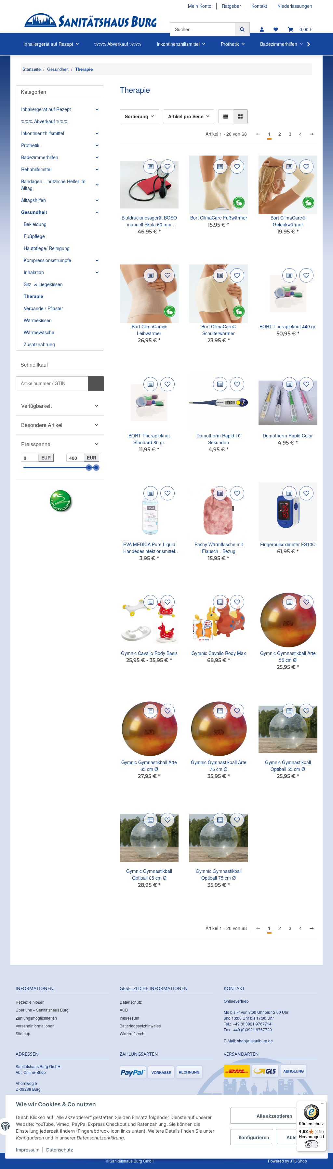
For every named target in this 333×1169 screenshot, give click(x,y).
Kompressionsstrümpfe (47, 260)
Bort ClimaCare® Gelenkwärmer (288, 221)
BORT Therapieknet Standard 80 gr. (149, 439)
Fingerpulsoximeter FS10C (287, 544)
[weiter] (311, 134)
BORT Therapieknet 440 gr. (288, 326)
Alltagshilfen (33, 200)
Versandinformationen (35, 1025)
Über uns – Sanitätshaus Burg (42, 1009)
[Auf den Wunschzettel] (167, 166)
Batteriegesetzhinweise (140, 1025)
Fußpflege (34, 236)
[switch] (311, 1144)
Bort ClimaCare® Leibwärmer (149, 329)
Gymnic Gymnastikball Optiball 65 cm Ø (149, 874)
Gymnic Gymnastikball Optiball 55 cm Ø (288, 765)
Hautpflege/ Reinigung (47, 248)
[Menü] (322, 1105)
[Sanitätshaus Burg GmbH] (90, 22)
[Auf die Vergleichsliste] (150, 166)
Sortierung (136, 116)
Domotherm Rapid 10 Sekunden (218, 439)
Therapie (33, 296)
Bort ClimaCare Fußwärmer (218, 217)
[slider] (89, 468)
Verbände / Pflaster (43, 308)
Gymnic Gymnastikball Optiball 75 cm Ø (219, 874)
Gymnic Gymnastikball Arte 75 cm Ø (218, 765)
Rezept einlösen (30, 1002)
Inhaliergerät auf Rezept (46, 109)
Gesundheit (34, 212)
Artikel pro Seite (186, 116)
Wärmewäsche (39, 332)
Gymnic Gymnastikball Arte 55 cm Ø (288, 656)
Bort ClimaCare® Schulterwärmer (218, 329)
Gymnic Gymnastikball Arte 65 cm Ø (149, 765)
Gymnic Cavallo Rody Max (219, 653)
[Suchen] (242, 29)
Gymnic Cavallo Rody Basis (149, 653)
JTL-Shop (298, 1160)
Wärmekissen (38, 320)
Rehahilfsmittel (36, 169)
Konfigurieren (254, 1137)
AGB (124, 1009)
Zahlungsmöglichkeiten (36, 1018)
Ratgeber (231, 6)
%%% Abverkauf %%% (44, 121)
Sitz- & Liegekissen (43, 284)
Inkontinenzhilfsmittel (42, 133)
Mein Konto (199, 6)
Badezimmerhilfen (39, 157)
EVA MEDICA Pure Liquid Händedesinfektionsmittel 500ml (149, 548)
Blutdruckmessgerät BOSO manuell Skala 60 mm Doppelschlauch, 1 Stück (149, 221)
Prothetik (30, 145)
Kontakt (259, 6)
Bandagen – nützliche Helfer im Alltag (53, 184)
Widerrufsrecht (132, 1033)
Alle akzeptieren (274, 1116)
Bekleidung (35, 224)
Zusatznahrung (39, 344)
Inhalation (34, 272)
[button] (262, 29)
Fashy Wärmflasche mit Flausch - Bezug (218, 547)
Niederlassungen (294, 6)
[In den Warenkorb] (96, 383)
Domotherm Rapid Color (288, 435)
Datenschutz (131, 1002)
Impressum (129, 1018)
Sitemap (23, 1033)
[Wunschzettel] (276, 29)
